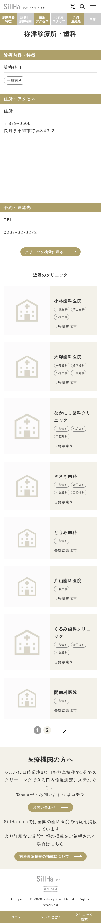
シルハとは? (50, 917)
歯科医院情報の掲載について (44, 856)
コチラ (78, 794)
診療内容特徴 (8, 19)
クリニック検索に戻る (44, 252)
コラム (16, 917)
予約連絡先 (76, 19)
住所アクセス (42, 19)
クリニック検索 (84, 917)
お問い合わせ (44, 807)
